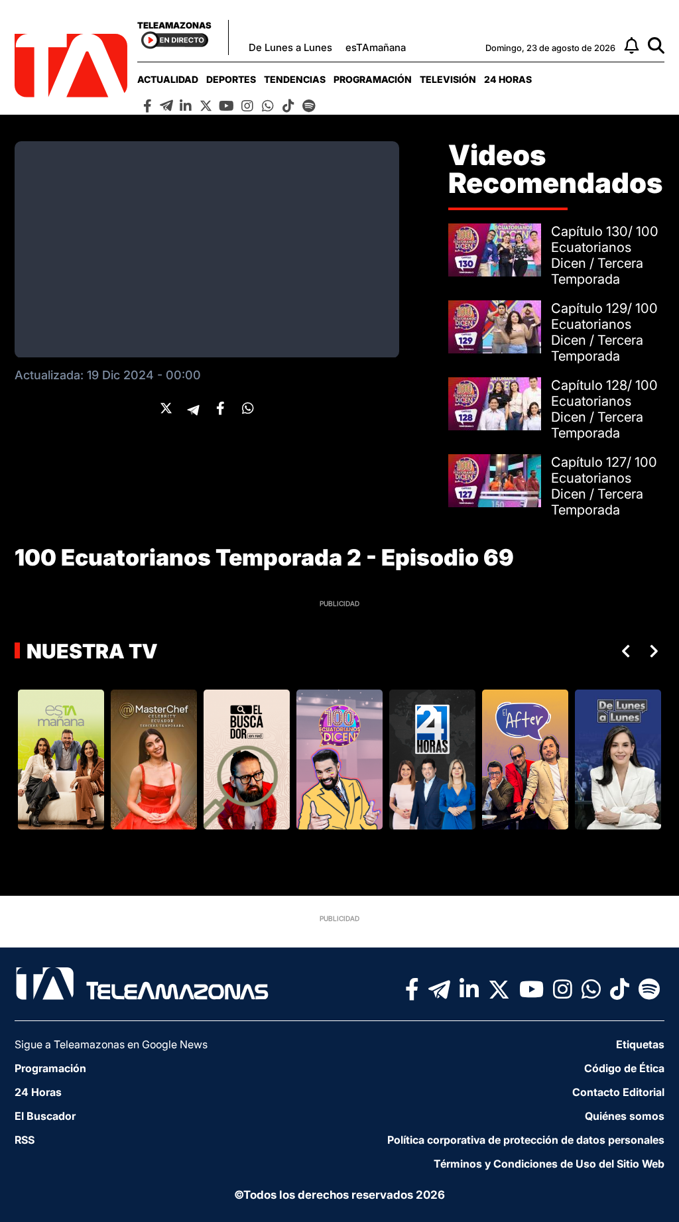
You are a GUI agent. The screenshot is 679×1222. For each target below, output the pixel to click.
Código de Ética (624, 1068)
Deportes (231, 79)
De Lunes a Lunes (290, 47)
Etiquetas (640, 1044)
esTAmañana (375, 47)
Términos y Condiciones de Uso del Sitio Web (549, 1163)
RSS (24, 1139)
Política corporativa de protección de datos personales (525, 1139)
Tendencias (295, 79)
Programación (373, 79)
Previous (623, 651)
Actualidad (167, 79)
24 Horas (508, 79)
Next (656, 651)
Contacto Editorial (618, 1092)
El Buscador (45, 1116)
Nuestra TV (90, 651)
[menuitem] (167, 79)
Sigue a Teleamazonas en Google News (111, 1044)
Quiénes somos (624, 1116)
